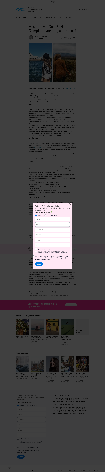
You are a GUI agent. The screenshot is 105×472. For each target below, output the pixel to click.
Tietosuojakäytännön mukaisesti (57, 252)
